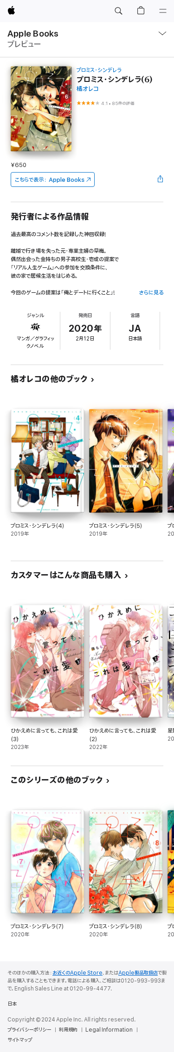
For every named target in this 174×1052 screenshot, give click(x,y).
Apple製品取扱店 (138, 973)
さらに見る (151, 292)
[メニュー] (163, 11)
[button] (118, 11)
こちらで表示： (49, 179)
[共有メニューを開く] (160, 179)
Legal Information (109, 1030)
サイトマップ (19, 1040)
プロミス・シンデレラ (99, 70)
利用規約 (68, 1030)
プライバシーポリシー (29, 1030)
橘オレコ (88, 89)
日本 (12, 1004)
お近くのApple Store (77, 973)
